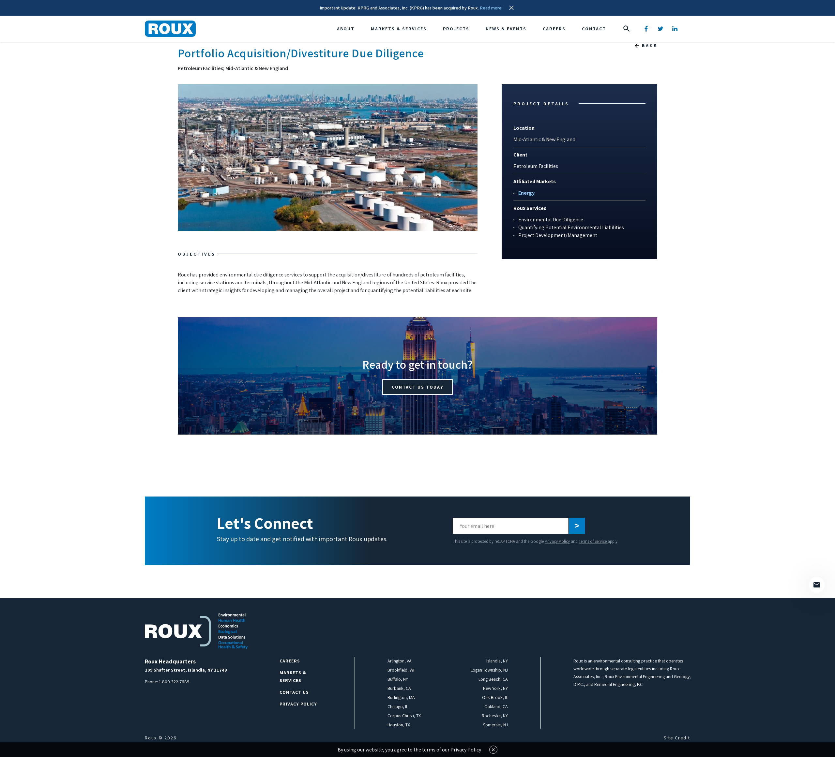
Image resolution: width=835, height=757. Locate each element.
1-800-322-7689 (174, 682)
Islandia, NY (497, 661)
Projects (456, 29)
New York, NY (495, 688)
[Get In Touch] (817, 585)
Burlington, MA (401, 697)
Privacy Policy (557, 541)
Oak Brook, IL (495, 697)
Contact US (294, 692)
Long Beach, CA (493, 679)
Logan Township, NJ (489, 670)
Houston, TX (398, 725)
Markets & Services (399, 29)
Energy (526, 192)
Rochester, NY (495, 716)
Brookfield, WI (400, 670)
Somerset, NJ (495, 725)
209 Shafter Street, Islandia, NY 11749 (186, 670)
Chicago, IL (397, 706)
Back (650, 45)
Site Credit (677, 738)
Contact (594, 29)
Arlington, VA (399, 661)
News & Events (506, 29)
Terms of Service (593, 541)
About (346, 29)
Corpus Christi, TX (404, 716)
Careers (554, 29)
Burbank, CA (399, 688)
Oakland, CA (496, 706)
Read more (491, 8)
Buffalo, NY (397, 679)
